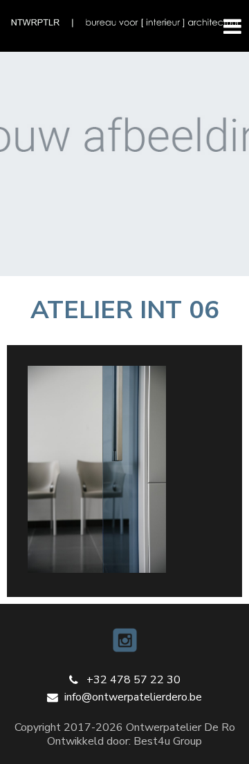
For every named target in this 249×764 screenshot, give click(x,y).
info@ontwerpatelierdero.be (133, 697)
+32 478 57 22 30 (133, 679)
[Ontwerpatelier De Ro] (124, 23)
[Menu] (226, 25)
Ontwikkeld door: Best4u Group (124, 741)
